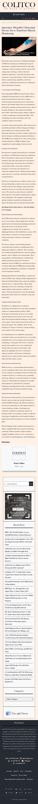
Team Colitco (9, 22)
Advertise (9, 771)
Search (31, 483)
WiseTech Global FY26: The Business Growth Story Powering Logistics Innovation (17, 621)
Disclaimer (6, 442)
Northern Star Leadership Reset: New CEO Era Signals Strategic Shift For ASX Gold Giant (19, 542)
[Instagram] (28, 18)
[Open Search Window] (2, 18)
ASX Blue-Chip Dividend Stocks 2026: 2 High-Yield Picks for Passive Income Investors (18, 558)
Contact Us (14, 775)
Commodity (28, 771)
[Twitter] (25, 18)
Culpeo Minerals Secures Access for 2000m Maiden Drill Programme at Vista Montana (19, 598)
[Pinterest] (30, 18)
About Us (16, 771)
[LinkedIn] (34, 18)
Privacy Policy (23, 775)
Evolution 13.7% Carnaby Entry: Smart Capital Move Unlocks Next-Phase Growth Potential (18, 574)
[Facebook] (23, 18)
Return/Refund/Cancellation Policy (15, 779)
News (21, 771)
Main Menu (20, 14)
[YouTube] (32, 18)
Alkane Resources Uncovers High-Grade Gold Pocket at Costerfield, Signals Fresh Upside (18, 658)
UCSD (6, 138)
